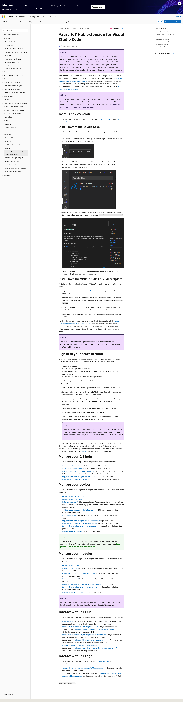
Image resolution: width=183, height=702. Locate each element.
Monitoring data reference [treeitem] (13, 171)
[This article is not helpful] (174, 53)
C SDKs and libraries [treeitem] (11, 145)
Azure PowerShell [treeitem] (10, 127)
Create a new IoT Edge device (72, 499)
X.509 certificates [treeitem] (10, 165)
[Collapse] (28, 26)
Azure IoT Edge (104, 661)
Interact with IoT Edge (163, 47)
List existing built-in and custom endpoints (77, 471)
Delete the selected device (71, 531)
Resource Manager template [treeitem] (14, 158)
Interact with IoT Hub (162, 44)
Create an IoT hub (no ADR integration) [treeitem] (13, 64)
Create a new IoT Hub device (72, 497)
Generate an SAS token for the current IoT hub (79, 479)
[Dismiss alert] (179, 3)
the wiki (83, 451)
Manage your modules (163, 42)
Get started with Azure (172, 22)
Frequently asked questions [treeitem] (14, 48)
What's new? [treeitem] (9, 45)
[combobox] (15, 30)
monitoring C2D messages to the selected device (90, 640)
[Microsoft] (3, 16)
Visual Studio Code (106, 119)
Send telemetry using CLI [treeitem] (13, 68)
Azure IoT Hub (91, 291)
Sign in (178, 16)
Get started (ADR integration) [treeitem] (14, 59)
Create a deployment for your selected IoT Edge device (82, 668)
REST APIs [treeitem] (8, 148)
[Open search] (173, 16)
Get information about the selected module (78, 574)
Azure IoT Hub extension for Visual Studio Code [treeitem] (14, 153)
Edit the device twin (69, 515)
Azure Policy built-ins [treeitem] (12, 161)
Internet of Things (77, 28)
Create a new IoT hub (70, 466)
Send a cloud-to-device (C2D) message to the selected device (84, 635)
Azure (67, 28)
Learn (61, 28)
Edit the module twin (69, 579)
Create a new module (70, 566)
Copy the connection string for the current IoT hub (80, 477)
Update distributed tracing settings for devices (79, 645)
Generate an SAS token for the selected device (79, 523)
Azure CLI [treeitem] (8, 124)
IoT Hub (87, 28)
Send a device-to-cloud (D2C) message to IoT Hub (80, 627)
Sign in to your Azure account (165, 34)
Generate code (67, 621)
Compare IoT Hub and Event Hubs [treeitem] (16, 52)
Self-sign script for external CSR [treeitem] (15, 168)
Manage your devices (162, 39)
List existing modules (69, 568)
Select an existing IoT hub (71, 468)
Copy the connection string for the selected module (81, 584)
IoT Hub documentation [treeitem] (11, 34)
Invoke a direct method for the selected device (79, 526)
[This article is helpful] (171, 53)
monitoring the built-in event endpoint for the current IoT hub (95, 629)
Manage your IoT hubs (163, 37)
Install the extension (162, 32)
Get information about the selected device (77, 510)
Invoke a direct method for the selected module (79, 587)
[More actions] (122, 28)
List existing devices (69, 502)
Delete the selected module (72, 592)
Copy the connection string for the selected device (80, 521)
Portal (160, 22)
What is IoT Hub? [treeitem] (10, 41)
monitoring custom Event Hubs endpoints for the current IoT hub (96, 648)
